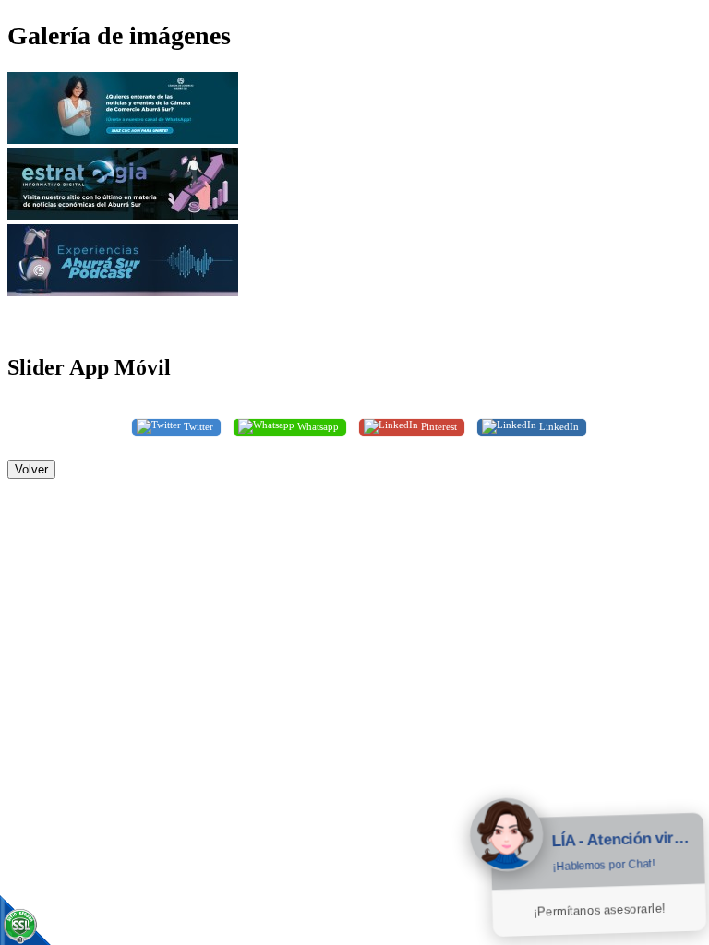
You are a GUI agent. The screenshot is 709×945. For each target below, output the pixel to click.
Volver (31, 469)
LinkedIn (557, 425)
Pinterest (437, 425)
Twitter (197, 425)
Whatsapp (316, 425)
